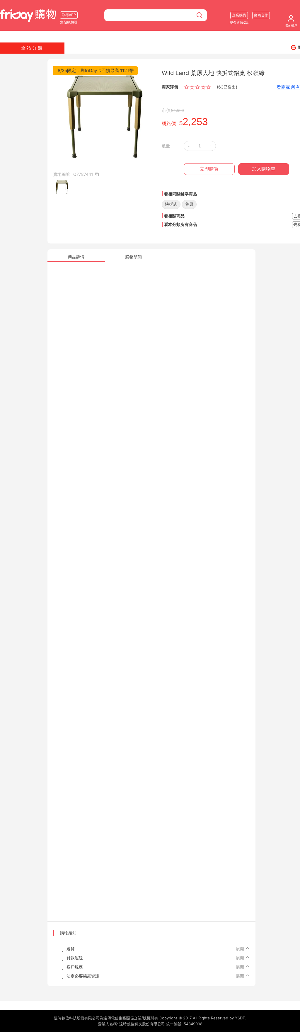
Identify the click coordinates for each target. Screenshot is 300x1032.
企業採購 (239, 15)
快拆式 (171, 204)
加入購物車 (263, 168)
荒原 (189, 204)
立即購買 (209, 168)
